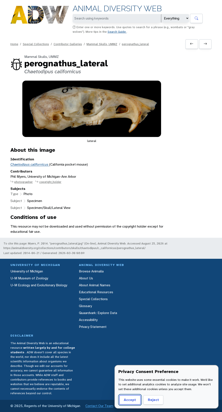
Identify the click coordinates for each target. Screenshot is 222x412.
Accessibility (88, 320)
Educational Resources (96, 292)
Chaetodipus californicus (29, 164)
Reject (153, 399)
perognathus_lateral (135, 44)
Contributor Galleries (68, 44)
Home (14, 44)
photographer (23, 182)
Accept (130, 399)
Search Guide (117, 32)
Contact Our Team (99, 406)
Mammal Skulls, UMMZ (102, 44)
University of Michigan (26, 271)
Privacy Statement (92, 326)
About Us (86, 278)
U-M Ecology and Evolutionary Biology (38, 285)
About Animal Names (94, 285)
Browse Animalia (91, 271)
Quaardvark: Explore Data (98, 313)
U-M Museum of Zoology (29, 278)
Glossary (85, 306)
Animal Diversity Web (117, 8)
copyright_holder (50, 182)
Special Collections (36, 44)
